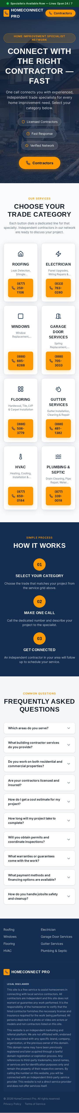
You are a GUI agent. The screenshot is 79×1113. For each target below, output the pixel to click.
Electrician (48, 929)
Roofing (9, 929)
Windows (10, 936)
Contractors (63, 13)
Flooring (9, 943)
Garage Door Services (56, 936)
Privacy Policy (12, 1104)
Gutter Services (52, 943)
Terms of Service (35, 1104)
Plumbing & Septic (54, 950)
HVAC (8, 950)
